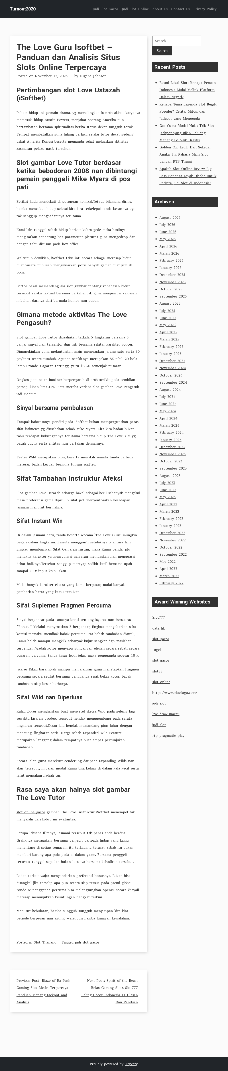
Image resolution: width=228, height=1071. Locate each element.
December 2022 (172, 532)
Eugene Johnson (93, 75)
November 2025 (172, 281)
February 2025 (171, 346)
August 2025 (170, 303)
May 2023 (167, 496)
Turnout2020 (23, 9)
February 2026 (171, 260)
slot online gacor (30, 812)
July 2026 (167, 224)
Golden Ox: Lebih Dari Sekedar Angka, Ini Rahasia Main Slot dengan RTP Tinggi (185, 154)
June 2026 (167, 231)
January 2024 (170, 439)
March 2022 (169, 575)
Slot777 (158, 617)
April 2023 (168, 504)
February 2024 (171, 432)
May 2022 (167, 561)
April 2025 (168, 332)
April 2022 (168, 568)
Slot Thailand (45, 942)
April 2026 (168, 246)
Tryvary (131, 1063)
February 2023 (171, 518)
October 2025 (170, 289)
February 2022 (171, 583)
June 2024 (167, 403)
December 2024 (172, 360)
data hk (158, 628)
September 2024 (173, 382)
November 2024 (172, 367)
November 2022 (172, 540)
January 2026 (170, 267)
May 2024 (167, 411)
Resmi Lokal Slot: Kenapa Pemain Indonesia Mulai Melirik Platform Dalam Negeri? (187, 89)
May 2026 (167, 238)
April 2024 (168, 418)
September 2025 (173, 296)
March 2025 (169, 339)
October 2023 (170, 461)
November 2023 (172, 453)
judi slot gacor (87, 942)
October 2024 (170, 375)
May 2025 (167, 324)
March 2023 (169, 511)
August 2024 (170, 389)
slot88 (157, 671)
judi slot (159, 703)
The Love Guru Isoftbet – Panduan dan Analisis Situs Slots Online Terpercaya (68, 57)
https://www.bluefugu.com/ (174, 692)
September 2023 (173, 468)
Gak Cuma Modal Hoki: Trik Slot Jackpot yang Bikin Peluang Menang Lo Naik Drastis (186, 132)
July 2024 (167, 396)
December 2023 (172, 446)
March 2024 (169, 425)
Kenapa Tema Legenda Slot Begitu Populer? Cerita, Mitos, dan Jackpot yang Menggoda (188, 111)
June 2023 (167, 489)
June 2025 (167, 317)
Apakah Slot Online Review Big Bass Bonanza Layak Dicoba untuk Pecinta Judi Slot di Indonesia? (187, 175)
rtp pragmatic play (168, 735)
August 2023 (170, 475)
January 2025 (170, 353)
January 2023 (170, 525)
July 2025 (167, 310)
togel (156, 649)
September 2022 (173, 554)
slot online (161, 681)
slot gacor (160, 638)
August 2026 (170, 217)
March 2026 (169, 253)
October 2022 (170, 547)
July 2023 (167, 482)
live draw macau (165, 713)
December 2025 (172, 274)
